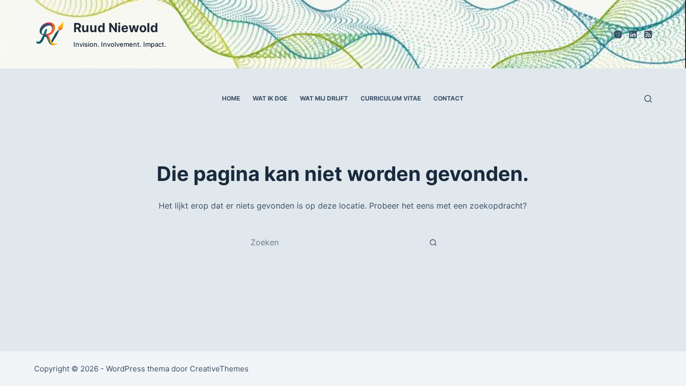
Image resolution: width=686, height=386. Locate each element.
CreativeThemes (219, 368)
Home (231, 98)
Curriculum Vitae (391, 98)
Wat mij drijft (324, 98)
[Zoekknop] (433, 242)
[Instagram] (618, 34)
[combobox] (333, 242)
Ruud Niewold (115, 27)
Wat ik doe (270, 98)
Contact (448, 98)
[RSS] (648, 34)
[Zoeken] (648, 99)
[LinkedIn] (633, 34)
